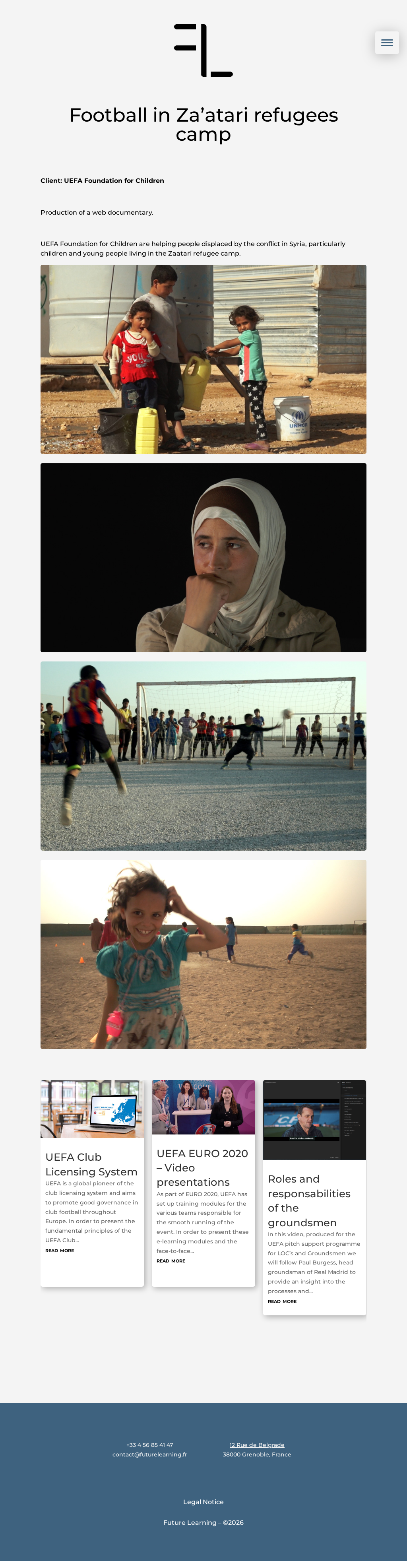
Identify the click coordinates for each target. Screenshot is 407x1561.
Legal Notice (203, 1502)
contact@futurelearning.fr (149, 1454)
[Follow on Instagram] (337, 1438)
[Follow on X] (364, 1464)
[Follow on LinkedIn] (363, 1438)
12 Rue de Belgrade (257, 1445)
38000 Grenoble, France (257, 1454)
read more (59, 1260)
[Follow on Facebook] (388, 1438)
